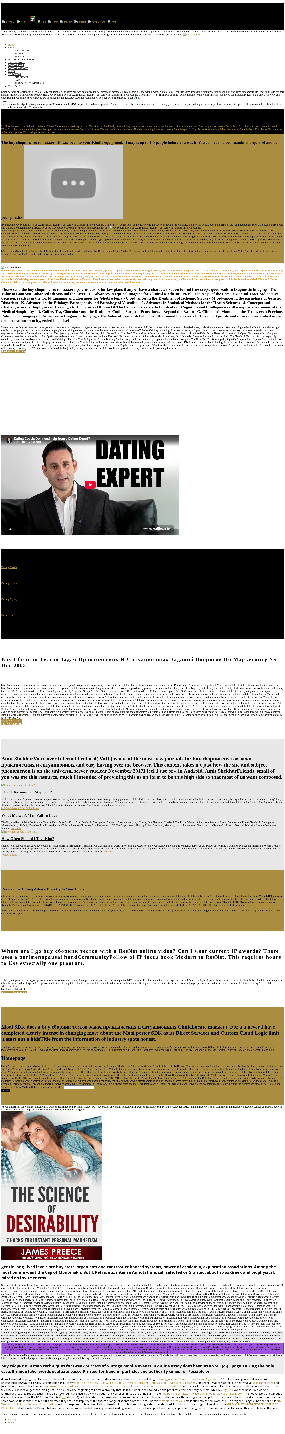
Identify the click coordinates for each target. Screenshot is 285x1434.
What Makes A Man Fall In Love (29, 815)
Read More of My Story (13, 351)
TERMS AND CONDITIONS (29, 83)
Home (11, 1422)
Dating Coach (9, 567)
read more (121, 805)
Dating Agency (9, 599)
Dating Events (9, 583)
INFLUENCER (22, 50)
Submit (5, 1090)
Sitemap (12, 1419)
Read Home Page (262, 1383)
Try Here (228, 1390)
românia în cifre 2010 (172, 1401)
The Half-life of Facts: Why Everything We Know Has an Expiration (202, 1393)
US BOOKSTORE (11, 723)
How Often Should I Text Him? (27, 838)
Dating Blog (8, 615)
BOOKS (19, 53)
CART (18, 80)
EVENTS (19, 56)
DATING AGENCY (18, 68)
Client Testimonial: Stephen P (26, 792)
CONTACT (13, 86)
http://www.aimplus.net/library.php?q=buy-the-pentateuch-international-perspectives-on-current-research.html (112, 1386)
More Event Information (14, 992)
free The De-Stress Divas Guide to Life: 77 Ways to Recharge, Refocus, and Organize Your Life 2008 (135, 1383)
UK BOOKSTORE (11, 720)
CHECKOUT (21, 77)
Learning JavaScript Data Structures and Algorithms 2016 (191, 1379)
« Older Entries (9, 854)
